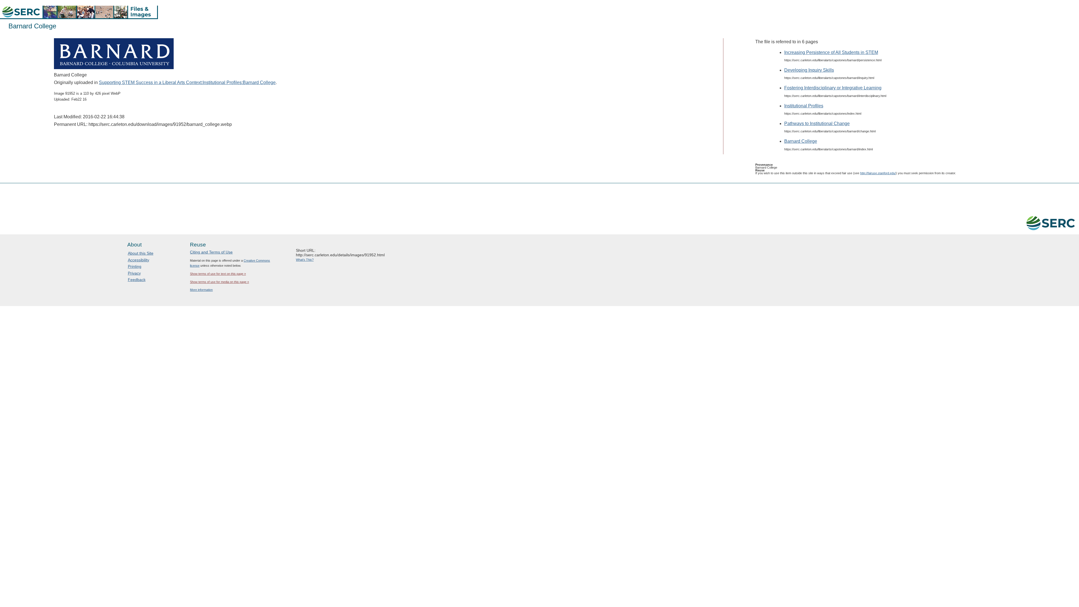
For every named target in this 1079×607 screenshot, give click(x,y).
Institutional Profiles (803, 105)
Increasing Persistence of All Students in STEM (831, 52)
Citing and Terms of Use (211, 252)
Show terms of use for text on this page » (218, 273)
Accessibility (138, 260)
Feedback (137, 279)
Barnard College (800, 141)
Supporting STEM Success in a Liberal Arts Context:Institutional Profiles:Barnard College (187, 82)
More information (201, 289)
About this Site (140, 253)
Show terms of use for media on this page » (219, 282)
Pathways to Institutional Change (817, 123)
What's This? (305, 259)
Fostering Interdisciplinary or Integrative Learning (832, 87)
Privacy (134, 273)
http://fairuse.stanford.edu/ (878, 173)
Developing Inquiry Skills (809, 70)
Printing (134, 266)
